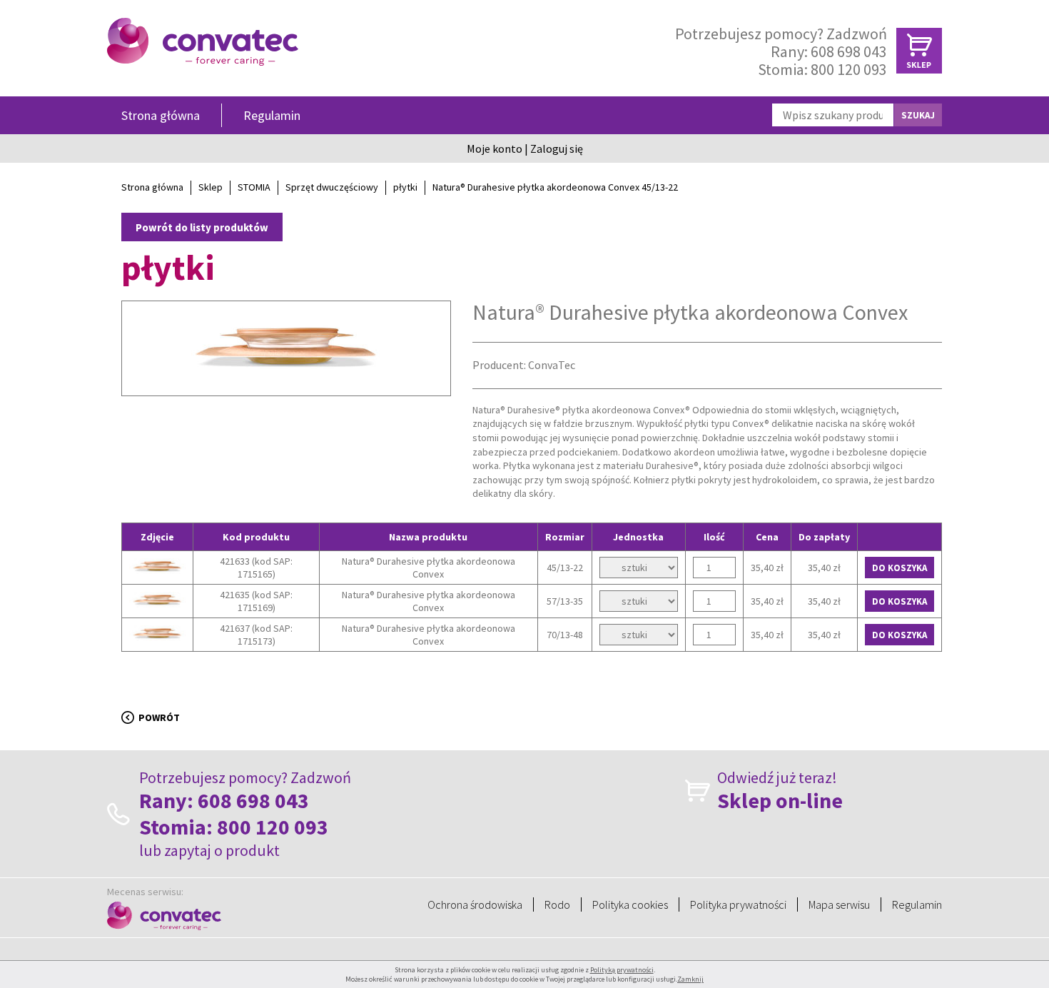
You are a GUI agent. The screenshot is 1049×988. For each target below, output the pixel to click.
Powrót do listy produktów (202, 227)
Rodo (557, 904)
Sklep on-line (780, 800)
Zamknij (690, 979)
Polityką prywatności (622, 969)
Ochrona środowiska (474, 904)
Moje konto (494, 148)
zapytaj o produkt (222, 850)
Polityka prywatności (738, 904)
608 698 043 (849, 51)
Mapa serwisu (839, 904)
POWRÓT (159, 717)
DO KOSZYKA (899, 568)
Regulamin (271, 115)
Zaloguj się (556, 148)
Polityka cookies (630, 904)
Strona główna (160, 115)
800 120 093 (849, 69)
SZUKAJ (918, 115)
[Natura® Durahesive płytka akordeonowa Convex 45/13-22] (286, 373)
